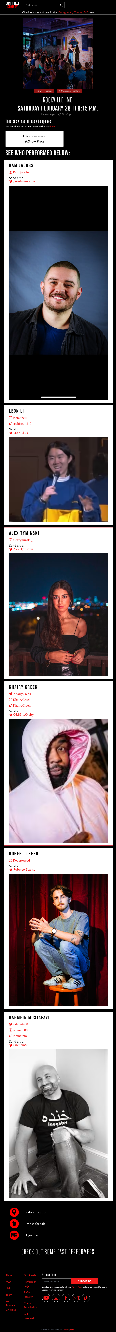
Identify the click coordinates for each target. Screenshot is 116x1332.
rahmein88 (20, 1045)
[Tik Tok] (86, 1298)
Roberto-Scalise (23, 869)
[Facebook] (66, 1298)
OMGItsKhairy (23, 714)
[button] (71, 5)
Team (9, 1294)
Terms (72, 1330)
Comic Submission (30, 1305)
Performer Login (30, 1284)
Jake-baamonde (23, 181)
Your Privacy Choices (11, 1305)
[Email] (76, 1298)
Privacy (66, 1330)
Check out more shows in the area (58, 12)
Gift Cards (30, 1275)
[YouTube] (46, 1298)
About (9, 1275)
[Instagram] (56, 1298)
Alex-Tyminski (22, 549)
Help (8, 1288)
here (52, 126)
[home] (12, 5)
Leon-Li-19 (20, 433)
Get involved (29, 1316)
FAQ (8, 1281)
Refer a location (28, 1294)
